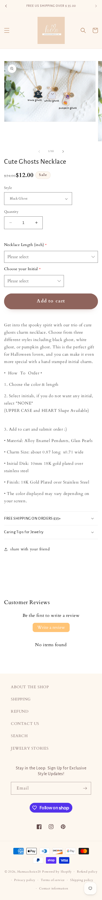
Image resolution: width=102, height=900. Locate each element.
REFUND (20, 711)
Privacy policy (24, 880)
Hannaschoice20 (29, 872)
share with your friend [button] (30, 549)
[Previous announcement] (6, 6)
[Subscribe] (85, 788)
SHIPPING (21, 699)
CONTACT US (25, 723)
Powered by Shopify (57, 872)
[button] (7, 30)
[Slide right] (63, 151)
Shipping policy (81, 880)
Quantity (11, 211)
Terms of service (53, 880)
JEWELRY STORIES (30, 748)
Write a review (51, 627)
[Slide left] (39, 151)
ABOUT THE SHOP (30, 687)
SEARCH (19, 735)
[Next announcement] (96, 6)
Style (8, 187)
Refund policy (87, 872)
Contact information (53, 888)
